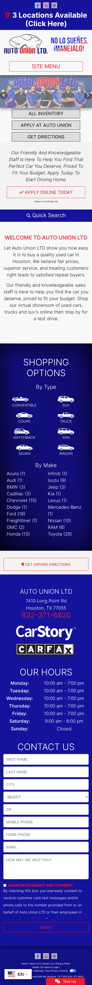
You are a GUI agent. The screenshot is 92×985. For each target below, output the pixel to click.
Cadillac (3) (19, 493)
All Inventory (46, 113)
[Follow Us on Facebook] (38, 5)
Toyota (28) (60, 534)
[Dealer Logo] (46, 44)
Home (24, 963)
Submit (46, 927)
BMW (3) (16, 487)
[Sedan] (24, 450)
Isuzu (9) (57, 480)
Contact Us (48, 963)
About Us (35, 963)
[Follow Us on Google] (46, 5)
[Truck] (66, 418)
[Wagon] (66, 450)
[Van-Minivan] (66, 434)
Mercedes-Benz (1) (65, 510)
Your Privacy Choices (57, 970)
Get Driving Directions (47, 564)
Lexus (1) (57, 500)
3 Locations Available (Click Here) (49, 19)
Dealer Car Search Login (45, 967)
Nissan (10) (59, 520)
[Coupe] (24, 418)
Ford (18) (16, 514)
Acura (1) (16, 473)
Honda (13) (18, 534)
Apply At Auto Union (46, 125)
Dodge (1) (17, 507)
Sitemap (38, 970)
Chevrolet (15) (22, 500)
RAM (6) (56, 527)
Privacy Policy (63, 963)
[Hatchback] (24, 434)
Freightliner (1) (22, 520)
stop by (73, 312)
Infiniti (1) (57, 473)
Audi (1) (15, 480)
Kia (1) (54, 493)
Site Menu (46, 66)
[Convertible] (24, 402)
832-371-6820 (46, 615)
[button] (4, 95)
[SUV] (66, 402)
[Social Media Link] (54, 5)
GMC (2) (16, 527)
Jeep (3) (57, 487)
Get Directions (46, 137)
